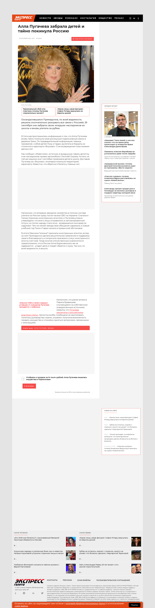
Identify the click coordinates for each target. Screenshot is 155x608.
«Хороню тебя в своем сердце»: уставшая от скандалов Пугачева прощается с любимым (34, 305)
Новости (45, 18)
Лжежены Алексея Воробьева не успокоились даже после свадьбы (120, 153)
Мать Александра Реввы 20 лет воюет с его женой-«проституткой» (98, 566)
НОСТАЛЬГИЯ (88, 18)
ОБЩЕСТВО (105, 18)
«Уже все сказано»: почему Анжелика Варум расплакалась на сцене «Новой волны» (120, 178)
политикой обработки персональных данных (85, 604)
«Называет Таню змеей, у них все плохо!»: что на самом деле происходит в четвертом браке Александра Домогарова (119, 143)
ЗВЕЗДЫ (58, 18)
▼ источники (29, 386)
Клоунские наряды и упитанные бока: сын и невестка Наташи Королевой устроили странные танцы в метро (39, 552)
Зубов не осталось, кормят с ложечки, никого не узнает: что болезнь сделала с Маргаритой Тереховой (103, 552)
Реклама (67, 580)
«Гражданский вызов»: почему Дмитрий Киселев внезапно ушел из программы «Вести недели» (119, 166)
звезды (51, 328)
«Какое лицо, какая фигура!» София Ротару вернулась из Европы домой (70, 111)
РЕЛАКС (119, 18)
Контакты (52, 580)
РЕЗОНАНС (71, 18)
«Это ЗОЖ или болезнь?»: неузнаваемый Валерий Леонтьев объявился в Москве (36, 539)
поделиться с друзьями (83, 39)
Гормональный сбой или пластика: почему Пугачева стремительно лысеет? (35, 111)
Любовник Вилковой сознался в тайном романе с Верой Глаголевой (36, 566)
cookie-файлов (21, 606)
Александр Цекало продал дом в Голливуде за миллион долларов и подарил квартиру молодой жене (120, 191)
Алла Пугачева (40, 328)
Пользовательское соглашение (113, 580)
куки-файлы (83, 580)
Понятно (134, 605)
